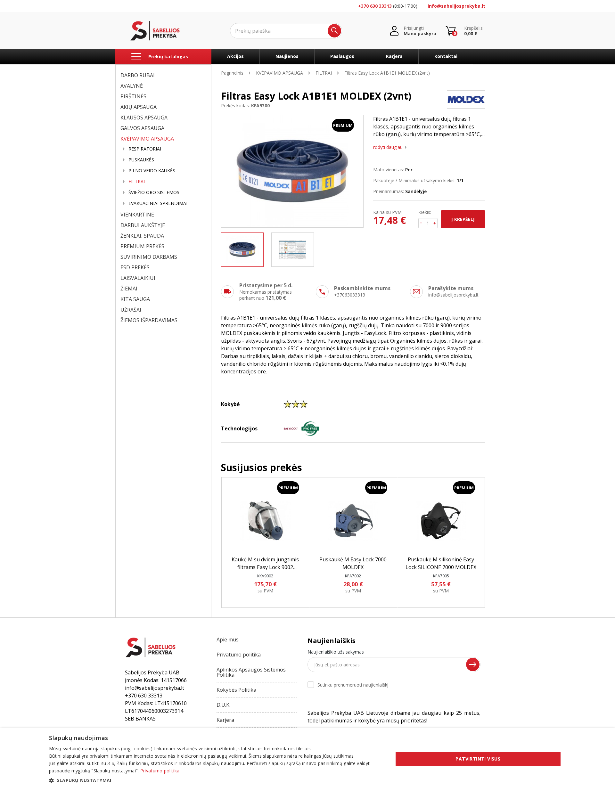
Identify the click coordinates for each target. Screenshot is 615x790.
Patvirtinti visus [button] (477, 759)
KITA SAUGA (135, 299)
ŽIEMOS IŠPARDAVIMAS (148, 320)
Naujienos (287, 56)
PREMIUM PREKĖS (142, 246)
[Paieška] (334, 30)
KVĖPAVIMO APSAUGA (147, 138)
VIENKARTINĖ (137, 214)
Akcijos (235, 56)
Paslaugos (342, 56)
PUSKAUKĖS (141, 160)
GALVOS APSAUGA (142, 128)
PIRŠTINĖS (133, 96)
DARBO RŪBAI (137, 75)
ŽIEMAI (128, 288)
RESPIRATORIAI (144, 149)
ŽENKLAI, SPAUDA (142, 235)
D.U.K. (223, 704)
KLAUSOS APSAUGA (144, 117)
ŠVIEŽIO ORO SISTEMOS (153, 192)
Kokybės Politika (236, 689)
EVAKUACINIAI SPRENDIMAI (157, 203)
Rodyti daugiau (388, 147)
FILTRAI (136, 181)
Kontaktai (445, 56)
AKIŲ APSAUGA (138, 107)
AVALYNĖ (131, 85)
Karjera (394, 56)
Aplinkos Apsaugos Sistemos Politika (251, 672)
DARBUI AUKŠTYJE (142, 225)
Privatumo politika (239, 654)
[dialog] (307, 759)
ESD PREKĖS (135, 267)
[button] (216, 780)
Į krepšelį (463, 219)
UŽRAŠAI (130, 309)
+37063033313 (349, 295)
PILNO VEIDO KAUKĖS (151, 170)
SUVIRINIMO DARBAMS (148, 256)
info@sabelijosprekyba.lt (456, 6)
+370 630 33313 (375, 6)
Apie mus (228, 639)
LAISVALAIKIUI (137, 278)
